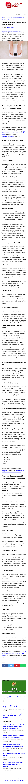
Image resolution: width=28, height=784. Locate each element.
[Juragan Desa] (14, 5)
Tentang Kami (20, 780)
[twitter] (12, 10)
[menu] (2, 14)
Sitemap (6, 780)
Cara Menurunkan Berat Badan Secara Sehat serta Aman (13, 132)
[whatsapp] (23, 665)
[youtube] (15, 10)
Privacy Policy (16, 778)
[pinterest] (17, 665)
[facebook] (8, 10)
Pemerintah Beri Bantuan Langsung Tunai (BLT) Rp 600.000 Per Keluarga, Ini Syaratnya (13, 715)
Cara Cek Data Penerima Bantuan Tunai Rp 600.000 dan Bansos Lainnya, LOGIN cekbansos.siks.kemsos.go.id (14, 726)
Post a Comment (10, 27)
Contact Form (13, 780)
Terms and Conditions (6, 778)
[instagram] (19, 10)
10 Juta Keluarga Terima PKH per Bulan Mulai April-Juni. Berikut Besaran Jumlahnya (13, 764)
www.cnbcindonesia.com (8, 136)
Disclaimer (22, 778)
